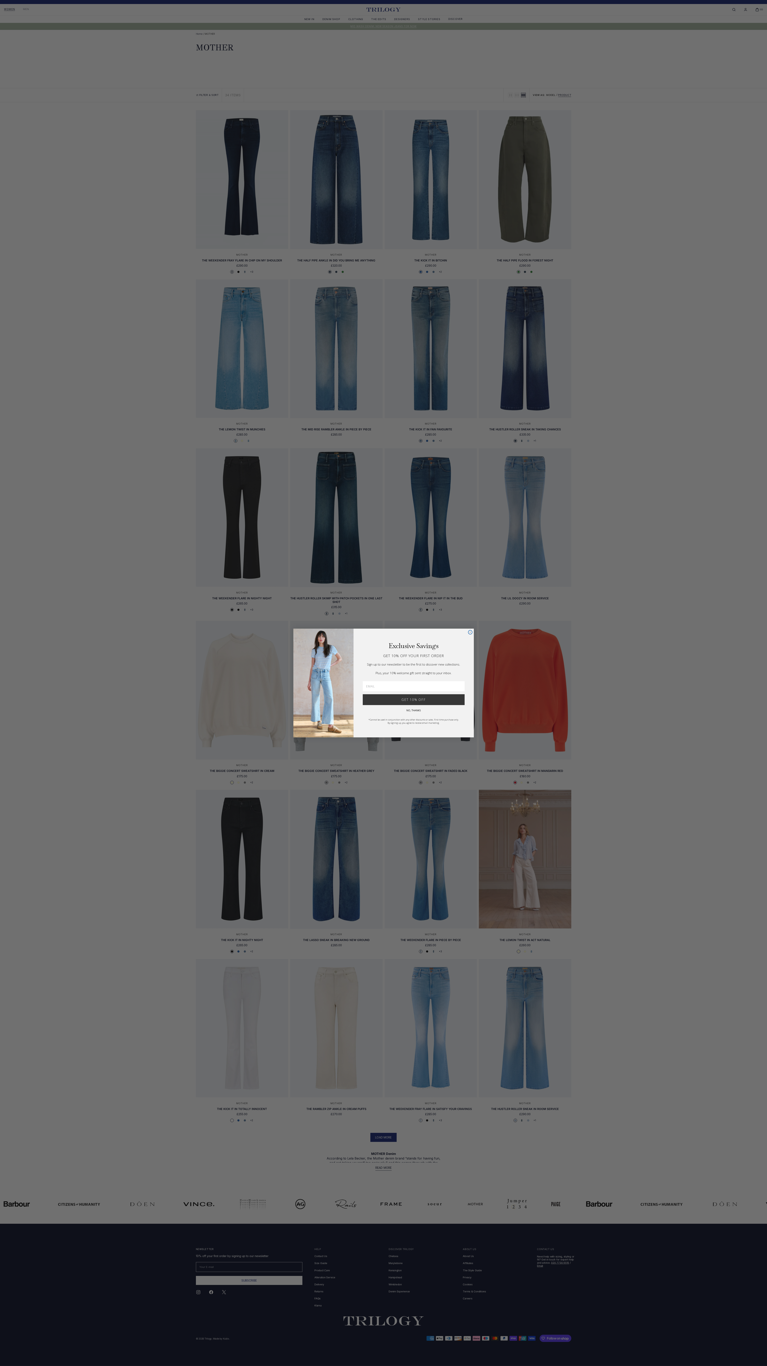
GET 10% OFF (413, 699)
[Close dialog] (470, 632)
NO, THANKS (413, 710)
